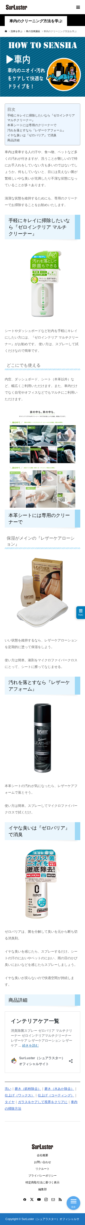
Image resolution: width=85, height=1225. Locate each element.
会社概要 (42, 1155)
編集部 (42, 1189)
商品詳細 (13, 140)
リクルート (42, 1168)
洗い (8, 1089)
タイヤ (10, 1102)
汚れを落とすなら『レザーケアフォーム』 (36, 130)
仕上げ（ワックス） (19, 1095)
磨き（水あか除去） (59, 1089)
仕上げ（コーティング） (56, 1095)
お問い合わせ (42, 1162)
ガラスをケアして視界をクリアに (43, 1102)
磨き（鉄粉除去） (28, 1089)
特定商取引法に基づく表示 (43, 1182)
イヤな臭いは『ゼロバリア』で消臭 (31, 135)
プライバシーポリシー (42, 1175)
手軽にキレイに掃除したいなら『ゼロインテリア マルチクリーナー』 (41, 118)
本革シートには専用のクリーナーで (31, 125)
